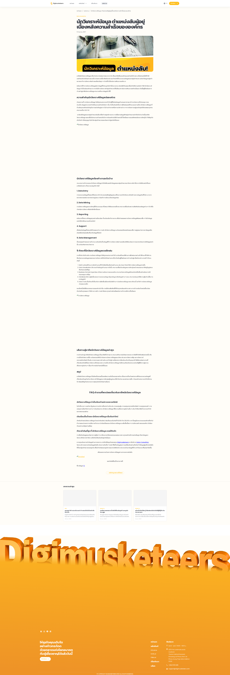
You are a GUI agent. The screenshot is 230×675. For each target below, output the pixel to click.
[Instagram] (44, 631)
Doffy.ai (153, 654)
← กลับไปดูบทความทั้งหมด (115, 473)
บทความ (104, 3)
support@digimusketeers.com (179, 669)
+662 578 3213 (173, 665)
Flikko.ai (153, 657)
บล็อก (153, 666)
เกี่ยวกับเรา (94, 3)
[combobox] (165, 3)
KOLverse (154, 650)
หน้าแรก (72, 3)
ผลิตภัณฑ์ (81, 3)
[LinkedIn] (50, 631)
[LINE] (47, 631)
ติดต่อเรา (173, 3)
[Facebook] (41, 631)
